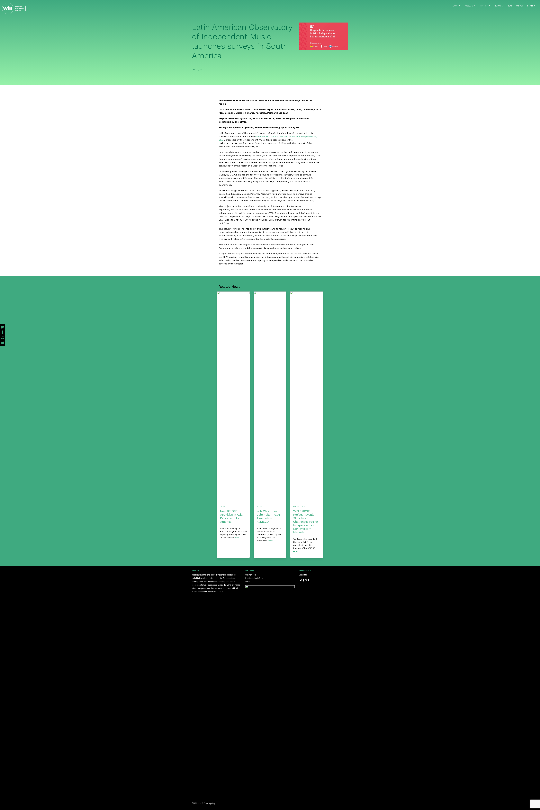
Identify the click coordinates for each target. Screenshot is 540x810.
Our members (250, 574)
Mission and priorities (254, 578)
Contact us (303, 574)
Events (222, 507)
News (510, 5)
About (455, 5)
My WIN (530, 5)
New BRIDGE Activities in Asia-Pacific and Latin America (232, 516)
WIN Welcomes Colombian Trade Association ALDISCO (268, 516)
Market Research (299, 507)
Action (247, 581)
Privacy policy (209, 803)
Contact (519, 5)
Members (259, 507)
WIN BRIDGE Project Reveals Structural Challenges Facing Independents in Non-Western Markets (305, 522)
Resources (499, 5)
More (237, 538)
